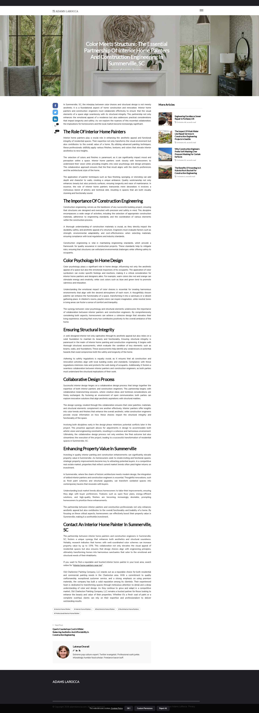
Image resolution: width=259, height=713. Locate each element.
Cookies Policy (117, 708)
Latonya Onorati (113, 69)
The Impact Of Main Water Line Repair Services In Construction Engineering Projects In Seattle (186, 135)
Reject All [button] (163, 708)
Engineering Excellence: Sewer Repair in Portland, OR (188, 117)
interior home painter (63, 609)
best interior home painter (105, 609)
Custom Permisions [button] (145, 708)
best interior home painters (129, 609)
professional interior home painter (67, 613)
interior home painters (83, 609)
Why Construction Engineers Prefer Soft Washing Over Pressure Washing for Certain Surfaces (187, 153)
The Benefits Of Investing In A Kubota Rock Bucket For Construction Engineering (188, 170)
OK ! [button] (128, 708)
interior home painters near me (87, 565)
